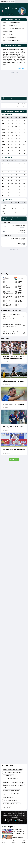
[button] (14, 348)
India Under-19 (21, 54)
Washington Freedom (17, 62)
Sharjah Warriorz (7, 62)
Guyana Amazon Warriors (9, 57)
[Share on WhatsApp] (9, 14)
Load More (13, 460)
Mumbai (5, 56)
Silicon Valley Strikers (13, 60)
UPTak (12, 1)
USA (16, 54)
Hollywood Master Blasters (14, 59)
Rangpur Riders (12, 56)
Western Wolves (21, 56)
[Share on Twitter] (3, 14)
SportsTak (3, 1)
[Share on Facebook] (6, 14)
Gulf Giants (22, 60)
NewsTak (8, 1)
